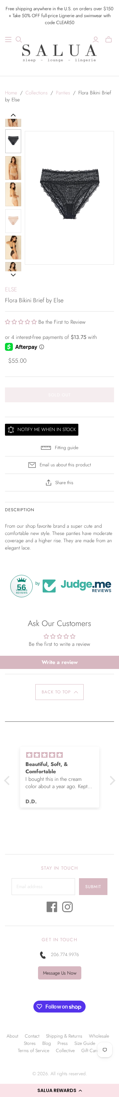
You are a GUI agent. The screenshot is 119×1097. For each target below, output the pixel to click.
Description (19, 510)
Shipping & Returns (64, 1036)
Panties (63, 92)
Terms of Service (33, 1050)
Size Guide (84, 1043)
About (12, 1036)
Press (63, 1043)
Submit (93, 886)
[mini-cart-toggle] (108, 39)
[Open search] (19, 39)
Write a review (60, 662)
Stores (30, 1043)
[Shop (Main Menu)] (8, 39)
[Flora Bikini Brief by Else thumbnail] (13, 141)
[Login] (95, 39)
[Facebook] (52, 909)
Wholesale (99, 1036)
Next (13, 275)
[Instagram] (67, 909)
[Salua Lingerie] (59, 52)
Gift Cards (91, 1050)
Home (11, 92)
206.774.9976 (65, 954)
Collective (65, 1050)
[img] (70, 755)
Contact (32, 1036)
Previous (13, 115)
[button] (59, 1090)
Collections (36, 92)
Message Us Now (59, 973)
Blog (46, 1043)
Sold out (59, 395)
